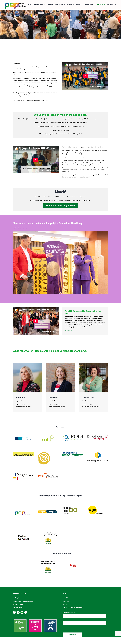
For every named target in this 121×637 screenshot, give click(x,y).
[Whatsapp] (25, 612)
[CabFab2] (23, 452)
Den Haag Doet (17, 598)
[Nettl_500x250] (48, 434)
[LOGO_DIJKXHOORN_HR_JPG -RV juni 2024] (97, 434)
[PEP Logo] (23, 503)
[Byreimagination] (44, 452)
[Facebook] (14, 612)
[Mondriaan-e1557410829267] (23, 473)
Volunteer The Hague (18, 604)
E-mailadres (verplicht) (69, 613)
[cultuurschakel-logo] (23, 532)
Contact (65, 604)
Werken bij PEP (67, 601)
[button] (115, 4)
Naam (64, 620)
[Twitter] (18, 612)
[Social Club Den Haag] (70, 503)
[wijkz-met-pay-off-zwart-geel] (95, 503)
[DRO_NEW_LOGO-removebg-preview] (48, 473)
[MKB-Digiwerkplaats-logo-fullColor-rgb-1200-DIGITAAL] (97, 452)
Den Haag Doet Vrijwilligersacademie (23, 601)
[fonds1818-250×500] (72, 561)
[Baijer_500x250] (23, 434)
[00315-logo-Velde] (72, 452)
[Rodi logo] (72, 434)
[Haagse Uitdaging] (47, 503)
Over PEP (65, 598)
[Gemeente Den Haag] (48, 536)
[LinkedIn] (21, 612)
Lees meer (68, 330)
